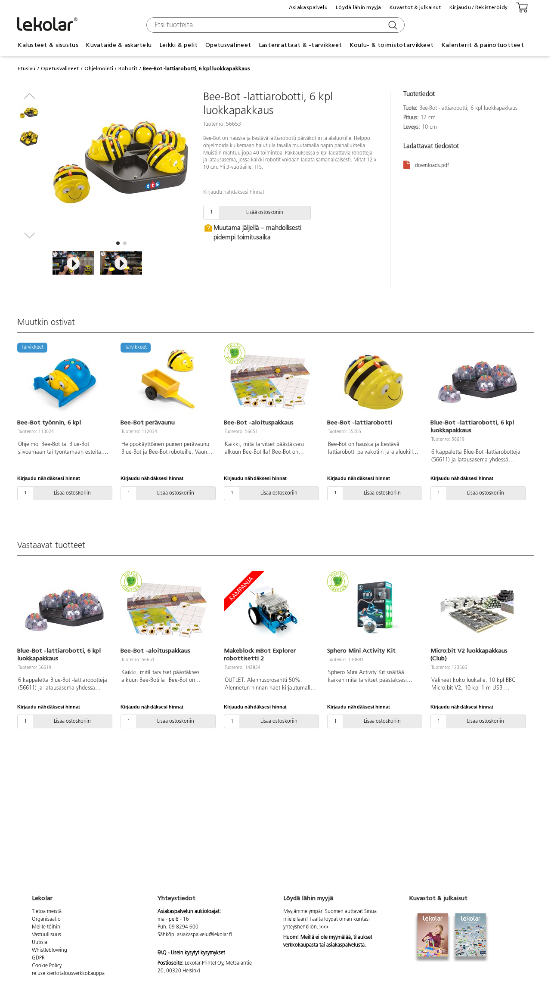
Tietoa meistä (47, 911)
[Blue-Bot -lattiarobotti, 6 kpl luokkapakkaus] (476, 381)
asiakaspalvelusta (345, 945)
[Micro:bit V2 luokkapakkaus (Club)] (476, 610)
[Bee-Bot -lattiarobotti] (373, 381)
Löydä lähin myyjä (358, 7)
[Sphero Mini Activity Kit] (373, 610)
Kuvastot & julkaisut (415, 7)
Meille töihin (46, 927)
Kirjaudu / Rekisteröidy (478, 7)
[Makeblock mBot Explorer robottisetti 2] (270, 610)
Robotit (127, 68)
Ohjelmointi (98, 68)
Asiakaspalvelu (308, 7)
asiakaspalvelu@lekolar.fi (204, 935)
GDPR (38, 958)
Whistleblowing (49, 950)
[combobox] (274, 25)
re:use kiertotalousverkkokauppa (68, 973)
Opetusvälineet (60, 68)
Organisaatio (46, 919)
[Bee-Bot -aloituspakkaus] (270, 381)
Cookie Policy (47, 966)
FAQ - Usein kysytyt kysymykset (191, 953)
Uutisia (39, 942)
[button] (118, 243)
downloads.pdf (432, 165)
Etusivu (26, 68)
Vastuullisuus (46, 935)
